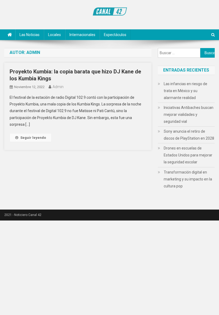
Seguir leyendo (33, 138)
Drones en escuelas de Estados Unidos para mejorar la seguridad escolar (188, 155)
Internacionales (82, 35)
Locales (54, 35)
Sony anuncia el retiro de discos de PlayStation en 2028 (189, 134)
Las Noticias (29, 35)
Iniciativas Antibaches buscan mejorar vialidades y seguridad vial (188, 114)
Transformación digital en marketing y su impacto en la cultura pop (188, 179)
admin (58, 87)
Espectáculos (115, 35)
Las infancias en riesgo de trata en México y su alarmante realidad (185, 91)
